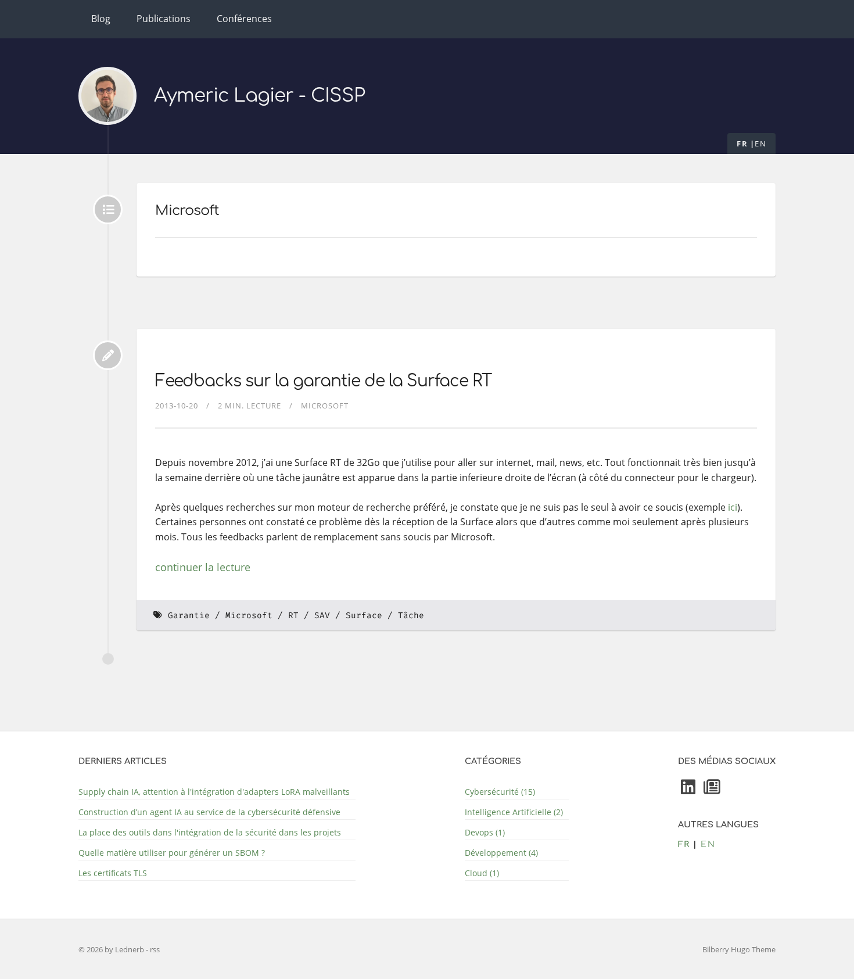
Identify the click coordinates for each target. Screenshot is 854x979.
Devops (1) (485, 832)
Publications (164, 18)
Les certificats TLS (112, 872)
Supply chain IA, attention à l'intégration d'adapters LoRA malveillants (214, 791)
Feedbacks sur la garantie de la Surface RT (323, 381)
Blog (100, 18)
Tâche (411, 615)
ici (732, 507)
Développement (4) (501, 852)
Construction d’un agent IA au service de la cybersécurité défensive (209, 811)
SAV (322, 615)
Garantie (189, 615)
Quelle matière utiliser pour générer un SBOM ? (171, 852)
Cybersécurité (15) (500, 791)
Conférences (244, 18)
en (760, 143)
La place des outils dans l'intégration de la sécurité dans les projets (209, 832)
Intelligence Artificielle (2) (514, 811)
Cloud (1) (482, 872)
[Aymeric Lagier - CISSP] (107, 96)
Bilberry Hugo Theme (739, 949)
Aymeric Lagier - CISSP (259, 95)
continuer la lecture (202, 567)
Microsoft (325, 405)
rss (155, 949)
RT (293, 615)
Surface (364, 615)
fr (742, 143)
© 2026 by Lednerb (112, 949)
